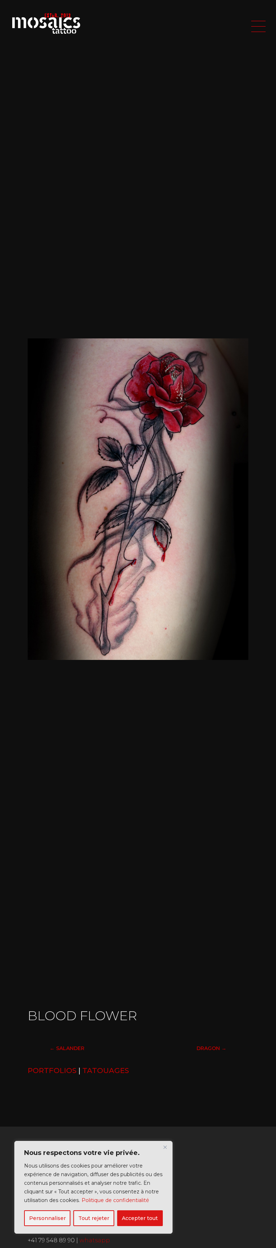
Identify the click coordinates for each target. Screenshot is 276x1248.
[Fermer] (165, 1147)
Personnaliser (47, 1218)
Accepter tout (140, 1218)
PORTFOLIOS (52, 1070)
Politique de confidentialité (115, 1200)
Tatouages (105, 1070)
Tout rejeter (93, 1218)
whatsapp (94, 1240)
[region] (93, 1187)
